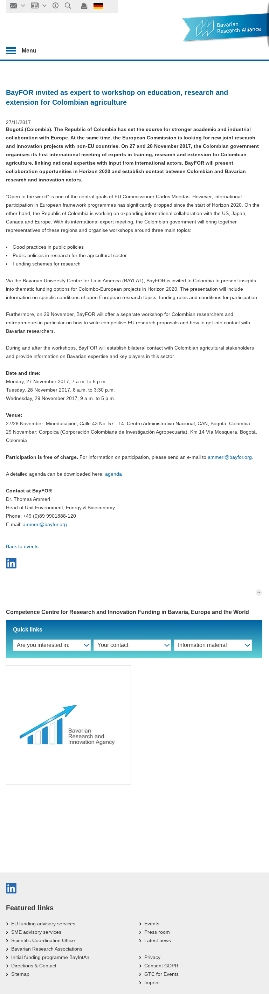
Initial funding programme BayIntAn (50, 957)
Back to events (22, 546)
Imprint (152, 982)
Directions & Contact (33, 965)
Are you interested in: (43, 645)
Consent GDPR (161, 965)
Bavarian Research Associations (46, 949)
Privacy (152, 957)
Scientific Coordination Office (43, 940)
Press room (157, 932)
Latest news (157, 940)
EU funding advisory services (43, 923)
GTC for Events (161, 974)
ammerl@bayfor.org (230, 457)
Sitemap (20, 974)
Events (151, 923)
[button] (134, 563)
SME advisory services (36, 932)
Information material (202, 645)
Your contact (112, 645)
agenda (113, 474)
